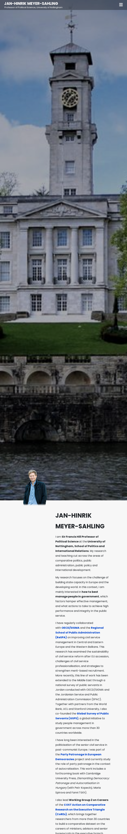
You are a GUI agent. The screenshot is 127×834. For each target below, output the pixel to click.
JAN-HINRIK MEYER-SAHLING (31, 3)
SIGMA (75, 628)
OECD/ (66, 628)
